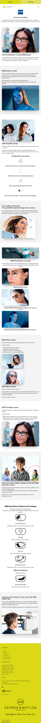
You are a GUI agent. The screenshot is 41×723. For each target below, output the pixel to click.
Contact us (5, 655)
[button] (38, 7)
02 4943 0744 (4, 682)
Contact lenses (6, 654)
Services (5, 652)
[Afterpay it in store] (7, 691)
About (4, 651)
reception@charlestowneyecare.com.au (10, 683)
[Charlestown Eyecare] (8, 7)
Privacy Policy (6, 657)
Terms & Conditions (7, 658)
